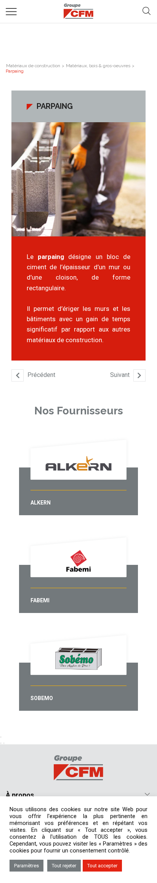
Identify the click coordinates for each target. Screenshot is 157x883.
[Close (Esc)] (1, 737)
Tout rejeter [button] (64, 865)
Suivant (120, 375)
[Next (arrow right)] (4, 743)
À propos (20, 795)
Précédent (41, 375)
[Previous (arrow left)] (1, 743)
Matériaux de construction (33, 65)
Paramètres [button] (26, 865)
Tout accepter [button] (102, 865)
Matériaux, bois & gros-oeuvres (98, 65)
